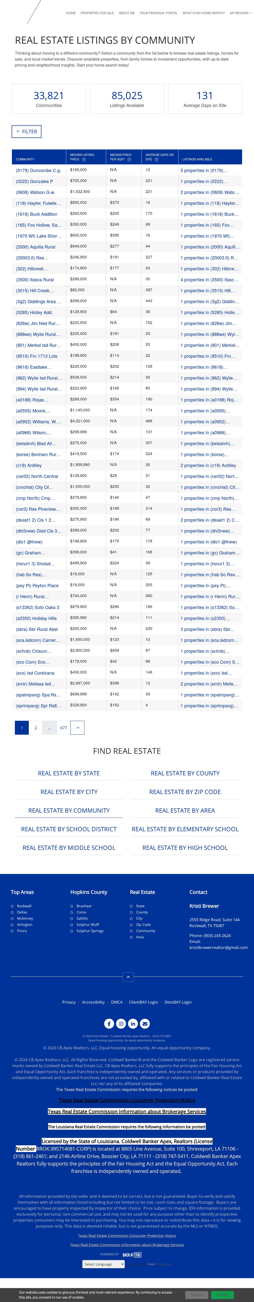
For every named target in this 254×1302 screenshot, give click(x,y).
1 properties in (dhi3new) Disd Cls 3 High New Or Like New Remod (209, 530)
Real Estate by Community (69, 810)
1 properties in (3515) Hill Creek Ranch (206, 290)
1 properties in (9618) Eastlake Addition (202, 366)
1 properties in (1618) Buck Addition (207, 214)
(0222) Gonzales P (34, 181)
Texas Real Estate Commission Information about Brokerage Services (127, 1244)
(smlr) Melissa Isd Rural (33, 683)
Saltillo (82, 918)
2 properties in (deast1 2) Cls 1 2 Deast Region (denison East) (209, 519)
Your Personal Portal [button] (159, 13)
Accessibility (93, 1002)
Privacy (69, 1002)
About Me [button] (127, 13)
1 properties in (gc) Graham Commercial (208, 552)
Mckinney (25, 918)
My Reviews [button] (239, 13)
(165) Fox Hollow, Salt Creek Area (38, 224)
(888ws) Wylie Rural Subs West (36, 334)
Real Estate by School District (69, 829)
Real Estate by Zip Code (185, 792)
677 (63, 727)
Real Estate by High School (185, 847)
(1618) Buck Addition (36, 214)
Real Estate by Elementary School (185, 829)
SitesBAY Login (178, 1002)
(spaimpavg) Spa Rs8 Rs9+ (37, 694)
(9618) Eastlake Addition (31, 366)
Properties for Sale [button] (97, 13)
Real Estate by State (69, 773)
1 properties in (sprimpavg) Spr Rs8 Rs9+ (207, 705)
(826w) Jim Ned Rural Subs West (37, 323)
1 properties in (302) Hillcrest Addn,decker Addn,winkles (209, 268)
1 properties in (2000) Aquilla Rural (209, 246)
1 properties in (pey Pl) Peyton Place (203, 585)
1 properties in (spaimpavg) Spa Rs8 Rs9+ (208, 694)
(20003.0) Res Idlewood (30, 257)
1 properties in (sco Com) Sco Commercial (210, 661)
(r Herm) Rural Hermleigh (30, 596)
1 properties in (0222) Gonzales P (202, 181)
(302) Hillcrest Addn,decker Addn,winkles (29, 268)
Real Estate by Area (185, 810)
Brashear (84, 906)
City (139, 918)
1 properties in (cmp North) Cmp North (207, 498)
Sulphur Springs (90, 930)
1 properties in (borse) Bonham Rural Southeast (205, 454)
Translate (164, 1264)
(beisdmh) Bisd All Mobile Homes (34, 443)
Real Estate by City (68, 792)
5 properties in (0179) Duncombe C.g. (202, 170)
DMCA (117, 1002)
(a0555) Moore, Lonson (31, 410)
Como (81, 912)
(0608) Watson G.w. (35, 192)
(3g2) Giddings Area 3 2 (38, 301)
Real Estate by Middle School (69, 847)
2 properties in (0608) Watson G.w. (210, 192)
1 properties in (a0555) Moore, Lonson (203, 410)
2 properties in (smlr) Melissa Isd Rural (209, 683)
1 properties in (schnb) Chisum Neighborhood (203, 651)
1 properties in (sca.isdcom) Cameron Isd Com (208, 640)
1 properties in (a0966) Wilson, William (203, 432)
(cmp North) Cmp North (33, 498)
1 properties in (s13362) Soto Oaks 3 (209, 607)
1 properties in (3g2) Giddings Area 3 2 (210, 301)
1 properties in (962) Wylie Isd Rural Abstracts (207, 377)
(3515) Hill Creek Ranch (32, 290)
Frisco (22, 930)
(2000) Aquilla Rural (35, 246)
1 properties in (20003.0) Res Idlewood (210, 257)
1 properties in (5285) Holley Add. (209, 312)
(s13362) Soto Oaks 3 (37, 607)
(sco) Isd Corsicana (35, 672)
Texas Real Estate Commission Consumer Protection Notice (127, 1100)
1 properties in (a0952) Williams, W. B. (203, 421)
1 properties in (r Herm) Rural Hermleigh (210, 596)
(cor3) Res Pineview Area (36, 509)
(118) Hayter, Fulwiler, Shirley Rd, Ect (37, 203)
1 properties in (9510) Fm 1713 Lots (206, 356)
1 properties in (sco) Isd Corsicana (204, 672)
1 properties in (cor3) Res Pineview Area (206, 509)
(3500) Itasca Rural (35, 279)
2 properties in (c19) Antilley (208, 465)
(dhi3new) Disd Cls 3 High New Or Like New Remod (38, 530)
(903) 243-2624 (217, 935)
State (140, 906)
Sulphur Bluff (88, 924)
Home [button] (71, 13)
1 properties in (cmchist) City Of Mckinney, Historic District (209, 487)
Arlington (24, 924)
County (142, 912)
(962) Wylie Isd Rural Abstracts (37, 377)
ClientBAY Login (143, 1002)
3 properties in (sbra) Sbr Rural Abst (205, 629)
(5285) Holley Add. (34, 312)
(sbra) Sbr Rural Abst (37, 629)
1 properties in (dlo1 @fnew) (209, 541)
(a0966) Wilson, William (31, 432)
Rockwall (24, 906)
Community (145, 930)
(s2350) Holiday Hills (36, 618)
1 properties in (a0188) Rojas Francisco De (209, 399)
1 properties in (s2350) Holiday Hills (203, 618)
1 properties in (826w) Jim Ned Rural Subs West (206, 323)
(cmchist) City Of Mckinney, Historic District (34, 487)
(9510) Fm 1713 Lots (36, 356)
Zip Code (143, 924)
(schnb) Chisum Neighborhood (31, 651)
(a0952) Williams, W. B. (36, 421)
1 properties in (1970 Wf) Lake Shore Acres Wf (205, 235)
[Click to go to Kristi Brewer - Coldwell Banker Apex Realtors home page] (14, 12)
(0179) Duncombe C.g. (38, 170)
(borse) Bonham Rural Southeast (38, 454)
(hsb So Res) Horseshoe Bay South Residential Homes (37, 574)
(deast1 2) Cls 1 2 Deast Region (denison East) (38, 519)
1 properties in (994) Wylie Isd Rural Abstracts (207, 388)
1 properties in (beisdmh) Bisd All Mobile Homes (205, 443)
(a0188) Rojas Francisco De (30, 399)
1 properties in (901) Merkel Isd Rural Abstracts (208, 345)
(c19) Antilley (29, 465)
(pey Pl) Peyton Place (37, 585)
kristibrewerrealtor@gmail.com (219, 947)
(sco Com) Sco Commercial (30, 661)
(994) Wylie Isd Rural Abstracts (37, 388)
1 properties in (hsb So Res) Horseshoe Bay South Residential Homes (208, 574)
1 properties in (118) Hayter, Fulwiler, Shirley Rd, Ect (208, 203)
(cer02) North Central (37, 476)
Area (140, 937)
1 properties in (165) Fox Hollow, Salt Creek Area (205, 224)
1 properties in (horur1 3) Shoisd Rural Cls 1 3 (205, 563)
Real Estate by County (185, 773)
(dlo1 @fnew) (29, 541)
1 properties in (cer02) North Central (209, 476)
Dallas (22, 912)
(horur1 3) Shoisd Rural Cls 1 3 (33, 563)
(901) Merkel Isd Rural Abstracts (38, 345)
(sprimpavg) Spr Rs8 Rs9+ (36, 705)
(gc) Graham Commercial (28, 552)
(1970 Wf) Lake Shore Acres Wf (38, 235)
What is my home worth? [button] (204, 13)
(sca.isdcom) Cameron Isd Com (38, 640)
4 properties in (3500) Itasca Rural (208, 279)
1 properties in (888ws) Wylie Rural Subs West (209, 334)
